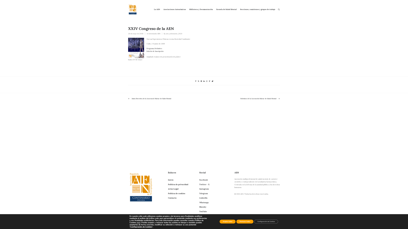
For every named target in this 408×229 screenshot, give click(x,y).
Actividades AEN (154, 34)
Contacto (172, 198)
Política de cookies (176, 193)
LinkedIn (203, 198)
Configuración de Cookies (266, 222)
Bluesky (202, 207)
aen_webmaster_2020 (174, 34)
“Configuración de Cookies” (141, 227)
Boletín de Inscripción (155, 51)
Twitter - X (204, 184)
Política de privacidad (178, 184)
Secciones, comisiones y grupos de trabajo (257, 9)
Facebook (203, 180)
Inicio (170, 180)
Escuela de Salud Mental (226, 9)
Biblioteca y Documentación (201, 9)
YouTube (203, 211)
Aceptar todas (227, 222)
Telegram (203, 193)
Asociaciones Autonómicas (174, 9)
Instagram (204, 189)
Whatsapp (204, 202)
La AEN (157, 9)
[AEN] (132, 9)
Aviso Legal (173, 189)
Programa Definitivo (154, 48)
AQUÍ (138, 223)
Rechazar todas (245, 222)
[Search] (279, 9)
